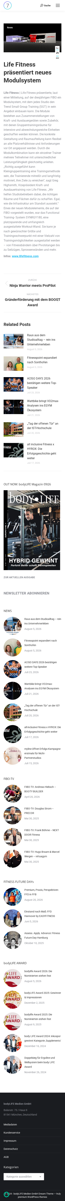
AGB (6, 1157)
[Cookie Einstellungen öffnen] (6, 1196)
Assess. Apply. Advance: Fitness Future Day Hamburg (42, 935)
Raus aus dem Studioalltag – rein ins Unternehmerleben (41, 339)
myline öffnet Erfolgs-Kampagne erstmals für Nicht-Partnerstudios (42, 753)
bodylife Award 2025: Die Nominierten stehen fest (38, 1016)
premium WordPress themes (32, 1197)
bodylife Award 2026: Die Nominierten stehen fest (38, 973)
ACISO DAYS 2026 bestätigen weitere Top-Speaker (42, 383)
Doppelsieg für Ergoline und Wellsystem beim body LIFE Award (39, 1062)
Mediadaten (10, 1124)
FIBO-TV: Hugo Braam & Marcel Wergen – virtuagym (41, 854)
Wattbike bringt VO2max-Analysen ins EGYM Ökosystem (43, 405)
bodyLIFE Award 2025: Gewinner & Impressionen (42, 995)
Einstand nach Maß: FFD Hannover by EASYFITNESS (39, 913)
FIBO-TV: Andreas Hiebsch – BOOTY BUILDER (40, 789)
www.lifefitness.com (25, 256)
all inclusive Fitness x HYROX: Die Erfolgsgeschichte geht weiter (41, 451)
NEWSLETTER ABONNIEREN (26, 593)
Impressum (10, 1140)
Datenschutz (11, 1148)
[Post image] (13, 341)
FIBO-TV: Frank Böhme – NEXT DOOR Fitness (41, 832)
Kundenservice (12, 1132)
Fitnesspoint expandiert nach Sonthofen (42, 360)
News (10, 27)
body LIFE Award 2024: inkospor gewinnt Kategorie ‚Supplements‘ (42, 1038)
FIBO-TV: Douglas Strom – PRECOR (39, 810)
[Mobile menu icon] (57, 5)
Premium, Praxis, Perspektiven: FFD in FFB (41, 892)
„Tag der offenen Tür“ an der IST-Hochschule (42, 426)
